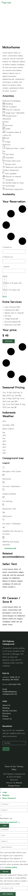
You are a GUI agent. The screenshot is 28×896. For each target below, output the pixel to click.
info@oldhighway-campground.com (9, 692)
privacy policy (11, 867)
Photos (5, 716)
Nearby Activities (9, 710)
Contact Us (7, 719)
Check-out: (8, 257)
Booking (5, 708)
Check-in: (7, 247)
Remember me (6, 818)
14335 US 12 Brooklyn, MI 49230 (11, 678)
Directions (6, 713)
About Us (6, 705)
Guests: (6, 266)
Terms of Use (10, 766)
